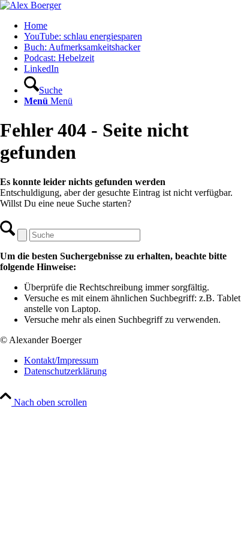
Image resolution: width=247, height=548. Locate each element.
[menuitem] (135, 25)
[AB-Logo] (30, 5)
